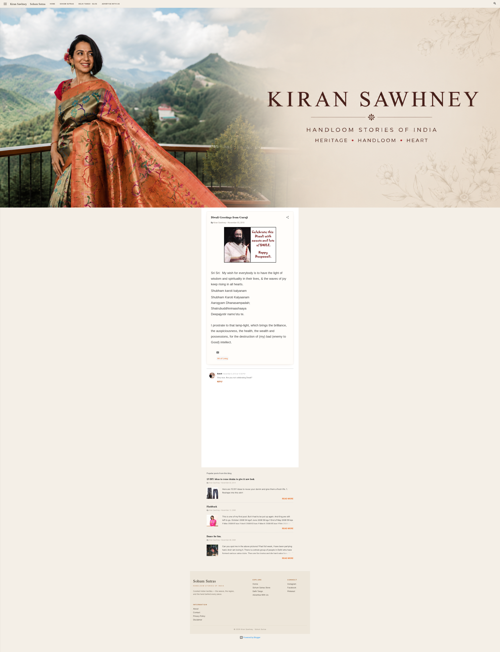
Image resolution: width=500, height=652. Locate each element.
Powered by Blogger (251, 637)
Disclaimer (197, 620)
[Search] (494, 4)
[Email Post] (217, 353)
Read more (287, 499)
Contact (196, 612)
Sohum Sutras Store (261, 587)
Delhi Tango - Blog (88, 4)
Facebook (291, 587)
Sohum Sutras (37, 4)
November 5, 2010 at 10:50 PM (234, 374)
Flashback (212, 506)
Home (52, 4)
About (195, 609)
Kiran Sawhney (18, 4)
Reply (219, 382)
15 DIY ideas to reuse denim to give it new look (230, 479)
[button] (287, 218)
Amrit (219, 374)
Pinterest (291, 591)
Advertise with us (111, 4)
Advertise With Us (260, 595)
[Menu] (5, 4)
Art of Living (222, 358)
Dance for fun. (214, 536)
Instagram (291, 584)
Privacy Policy (199, 616)
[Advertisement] (487, 247)
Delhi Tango (258, 591)
